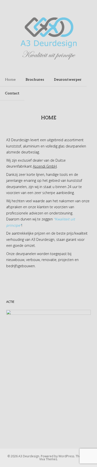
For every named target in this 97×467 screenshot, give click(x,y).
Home (10, 79)
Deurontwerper (68, 79)
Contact (12, 93)
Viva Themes (48, 459)
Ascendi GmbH (45, 166)
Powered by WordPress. (58, 456)
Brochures (35, 79)
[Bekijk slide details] (48, 370)
